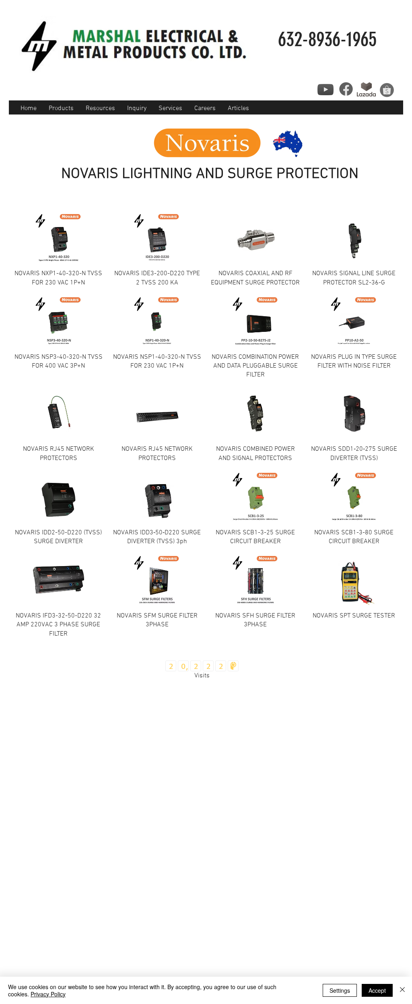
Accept (377, 990)
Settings (340, 990)
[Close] (402, 990)
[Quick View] (58, 237)
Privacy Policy (48, 994)
